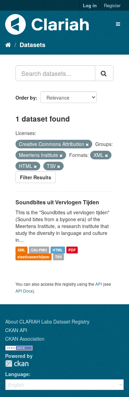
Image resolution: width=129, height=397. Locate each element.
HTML (58, 249)
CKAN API (16, 330)
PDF (72, 249)
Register (112, 5)
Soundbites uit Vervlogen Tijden (57, 202)
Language (17, 374)
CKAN (17, 363)
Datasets (32, 44)
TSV (58, 256)
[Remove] (87, 144)
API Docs (24, 291)
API (98, 284)
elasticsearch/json (33, 256)
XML (21, 249)
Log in (90, 5)
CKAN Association (24, 338)
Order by (25, 97)
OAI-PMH (39, 249)
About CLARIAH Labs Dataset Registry (47, 321)
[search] (104, 73)
